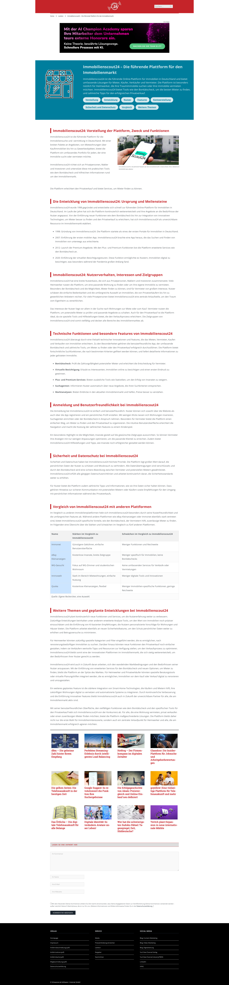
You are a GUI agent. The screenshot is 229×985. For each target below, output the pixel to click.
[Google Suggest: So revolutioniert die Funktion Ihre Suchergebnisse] (98, 778)
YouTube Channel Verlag (148, 952)
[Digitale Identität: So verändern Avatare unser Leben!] (98, 812)
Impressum (54, 943)
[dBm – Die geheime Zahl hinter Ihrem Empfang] (64, 741)
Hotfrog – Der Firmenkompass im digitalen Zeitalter (130, 753)
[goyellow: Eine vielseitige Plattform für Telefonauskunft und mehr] (164, 778)
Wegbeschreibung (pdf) (58, 962)
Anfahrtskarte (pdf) (57, 957)
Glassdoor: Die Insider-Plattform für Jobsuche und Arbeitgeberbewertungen (164, 756)
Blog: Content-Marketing (148, 938)
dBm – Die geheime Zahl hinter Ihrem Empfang (62, 753)
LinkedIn (143, 962)
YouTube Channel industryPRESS (151, 957)
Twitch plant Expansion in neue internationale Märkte (164, 825)
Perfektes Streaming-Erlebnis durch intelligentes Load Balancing (97, 753)
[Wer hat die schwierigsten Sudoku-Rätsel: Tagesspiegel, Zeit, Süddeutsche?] (131, 812)
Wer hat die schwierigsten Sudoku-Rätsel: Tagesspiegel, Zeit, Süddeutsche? (131, 826)
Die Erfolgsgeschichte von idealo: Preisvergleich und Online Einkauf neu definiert (130, 792)
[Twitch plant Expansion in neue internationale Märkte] (164, 812)
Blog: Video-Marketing (148, 943)
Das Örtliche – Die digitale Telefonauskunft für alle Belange (64, 825)
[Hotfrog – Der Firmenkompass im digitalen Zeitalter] (131, 741)
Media (97, 938)
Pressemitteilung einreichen (105, 943)
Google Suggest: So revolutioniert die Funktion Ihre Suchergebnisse (96, 792)
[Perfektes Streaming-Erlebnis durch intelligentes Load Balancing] (98, 741)
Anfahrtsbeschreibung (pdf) (60, 948)
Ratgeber (98, 952)
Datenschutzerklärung (144, 906)
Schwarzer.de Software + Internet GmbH (66, 982)
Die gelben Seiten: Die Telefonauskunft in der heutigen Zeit (64, 791)
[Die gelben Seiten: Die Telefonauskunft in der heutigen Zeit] (64, 778)
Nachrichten (99, 957)
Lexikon (98, 948)
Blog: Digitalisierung (147, 948)
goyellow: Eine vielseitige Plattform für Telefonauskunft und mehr (163, 791)
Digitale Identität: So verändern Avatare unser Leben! (97, 825)
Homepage (54, 938)
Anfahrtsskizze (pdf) (57, 952)
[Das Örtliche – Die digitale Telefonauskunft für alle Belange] (64, 812)
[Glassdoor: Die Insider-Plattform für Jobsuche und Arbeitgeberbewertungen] (164, 741)
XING (142, 966)
